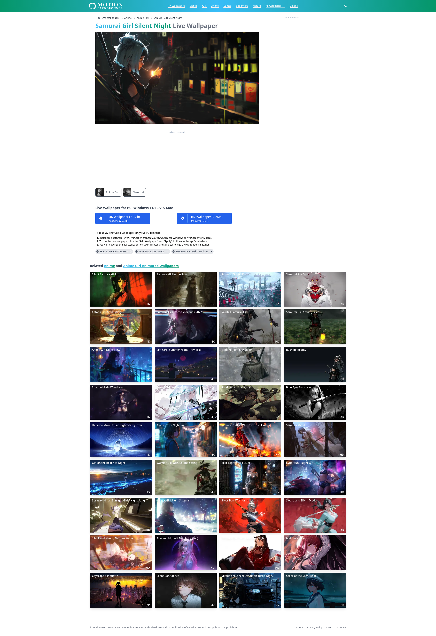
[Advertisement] (177, 157)
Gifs (204, 5)
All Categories (274, 5)
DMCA (329, 627)
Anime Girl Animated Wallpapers (151, 265)
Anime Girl (143, 17)
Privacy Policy (314, 627)
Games (227, 5)
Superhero (242, 5)
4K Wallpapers (176, 5)
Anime (215, 5)
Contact (341, 627)
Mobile (193, 5)
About (299, 627)
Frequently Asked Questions (192, 251)
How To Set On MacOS (152, 251)
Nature (257, 5)
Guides (294, 5)
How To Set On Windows (114, 251)
